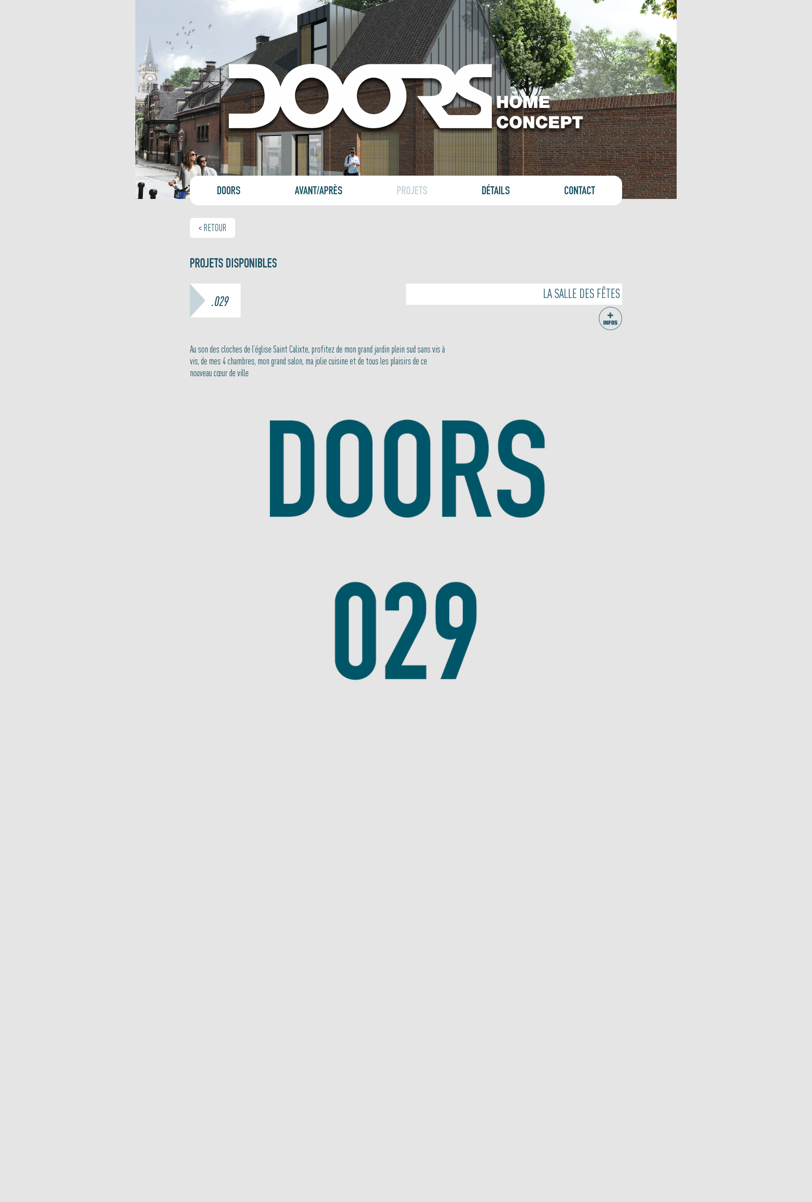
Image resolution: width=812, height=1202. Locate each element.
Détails (496, 192)
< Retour (212, 227)
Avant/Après (319, 192)
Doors (229, 192)
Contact (579, 192)
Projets (412, 192)
